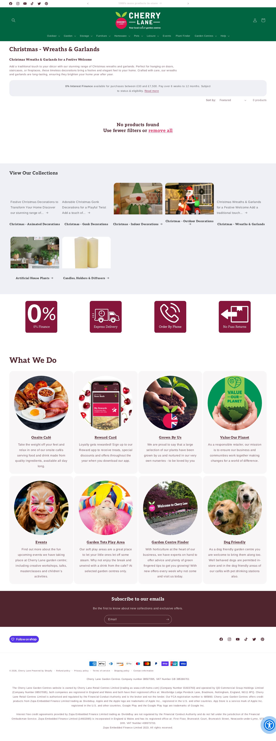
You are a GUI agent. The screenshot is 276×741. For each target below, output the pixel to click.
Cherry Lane (24, 671)
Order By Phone (167, 303)
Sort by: (211, 100)
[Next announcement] (188, 3)
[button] (13, 20)
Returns (232, 303)
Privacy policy (81, 670)
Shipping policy (122, 670)
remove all (161, 131)
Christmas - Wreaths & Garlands (241, 224)
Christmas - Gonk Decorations (86, 224)
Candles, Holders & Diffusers (84, 277)
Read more (152, 90)
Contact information (143, 670)
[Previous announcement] (88, 3)
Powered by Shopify (42, 671)
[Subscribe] (167, 619)
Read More (168, 373)
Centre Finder (103, 478)
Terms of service (101, 670)
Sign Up (103, 373)
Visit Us (167, 478)
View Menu (39, 373)
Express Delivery (103, 303)
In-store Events (38, 478)
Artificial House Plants (32, 277)
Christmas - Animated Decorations (35, 224)
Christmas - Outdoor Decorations (190, 221)
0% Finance (38, 303)
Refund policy (63, 670)
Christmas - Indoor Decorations (135, 224)
